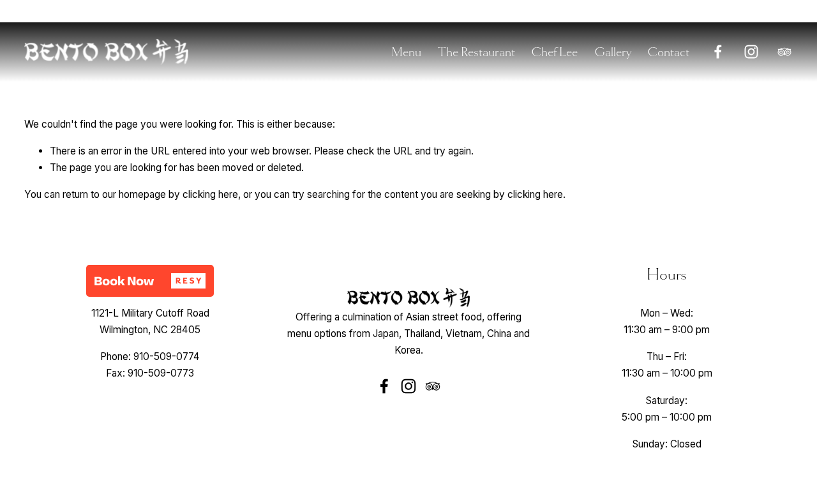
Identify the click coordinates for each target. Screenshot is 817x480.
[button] (150, 281)
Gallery (612, 52)
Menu (406, 52)
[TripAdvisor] (784, 51)
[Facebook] (718, 51)
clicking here (210, 194)
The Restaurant (476, 52)
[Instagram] (751, 51)
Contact (668, 52)
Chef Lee (554, 52)
